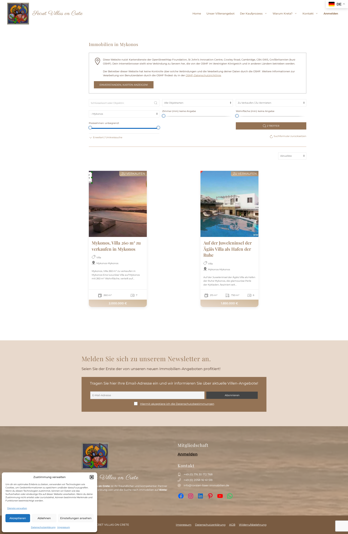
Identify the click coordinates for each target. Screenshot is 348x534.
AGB (232, 524)
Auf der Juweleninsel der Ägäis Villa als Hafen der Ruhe (227, 249)
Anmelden (331, 13)
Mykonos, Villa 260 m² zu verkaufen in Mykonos (116, 246)
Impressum (63, 527)
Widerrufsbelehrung (252, 524)
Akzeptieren (17, 518)
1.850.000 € (229, 303)
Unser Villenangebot (220, 13)
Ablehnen (44, 518)
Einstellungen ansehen (76, 518)
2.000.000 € (118, 303)
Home (196, 13)
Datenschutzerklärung (43, 527)
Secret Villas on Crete (57, 13)
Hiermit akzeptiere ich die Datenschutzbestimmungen (177, 404)
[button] (92, 477)
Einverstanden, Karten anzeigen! (124, 84)
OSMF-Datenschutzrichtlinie (203, 75)
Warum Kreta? (283, 13)
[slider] (163, 116)
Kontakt (308, 13)
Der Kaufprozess (251, 13)
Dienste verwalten (17, 508)
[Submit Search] (155, 103)
